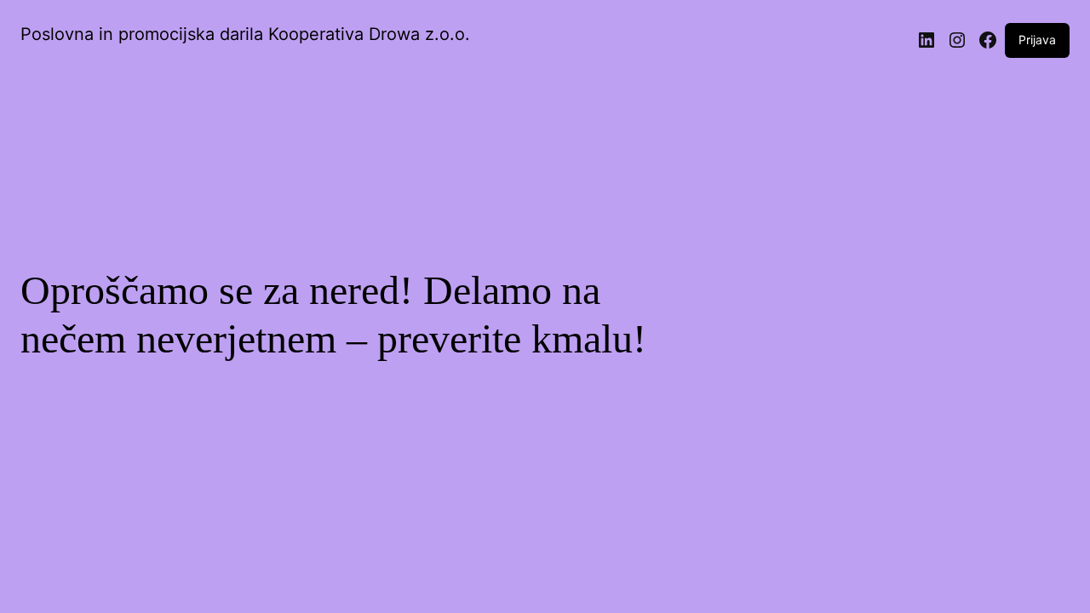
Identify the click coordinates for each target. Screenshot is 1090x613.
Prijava (1037, 39)
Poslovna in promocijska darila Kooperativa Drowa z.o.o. (245, 34)
